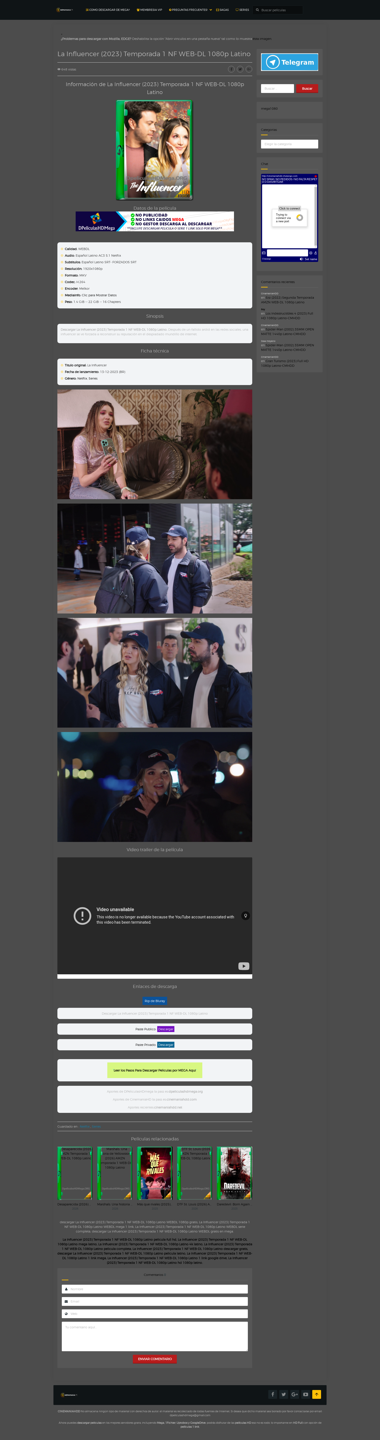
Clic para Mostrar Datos (99, 295)
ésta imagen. (262, 39)
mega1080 (269, 108)
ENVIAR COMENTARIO (155, 1359)
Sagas (224, 9)
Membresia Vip (151, 9)
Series (244, 9)
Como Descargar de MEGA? (109, 9)
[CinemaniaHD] (64, 5)
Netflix (82, 378)
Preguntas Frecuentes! (189, 9)
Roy (263, 309)
